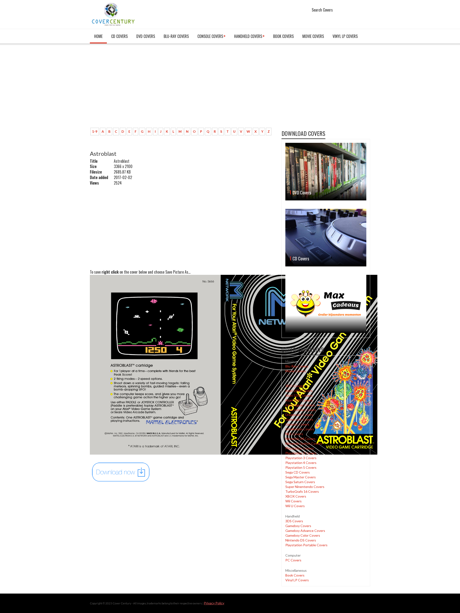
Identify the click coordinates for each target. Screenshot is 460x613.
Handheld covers (248, 36)
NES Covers (294, 434)
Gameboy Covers (298, 526)
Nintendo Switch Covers (303, 443)
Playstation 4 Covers (300, 463)
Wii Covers (293, 501)
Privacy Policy (214, 603)
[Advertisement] (182, 88)
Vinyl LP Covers (345, 36)
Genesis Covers (297, 424)
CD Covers (119, 36)
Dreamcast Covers (299, 415)
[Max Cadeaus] (325, 304)
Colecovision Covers (300, 410)
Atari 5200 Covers (299, 395)
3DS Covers (294, 521)
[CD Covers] (325, 237)
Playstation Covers (299, 448)
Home (98, 36)
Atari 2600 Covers (299, 391)
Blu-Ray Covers (176, 36)
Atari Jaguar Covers (300, 405)
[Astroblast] (121, 471)
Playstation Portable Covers (306, 545)
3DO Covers (294, 386)
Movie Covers (313, 36)
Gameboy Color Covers (302, 535)
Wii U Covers (295, 506)
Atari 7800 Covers (299, 400)
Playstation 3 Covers (300, 458)
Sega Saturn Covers (300, 482)
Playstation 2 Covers (300, 453)
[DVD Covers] (325, 171)
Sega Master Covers (300, 477)
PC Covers (293, 560)
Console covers (210, 36)
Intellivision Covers (299, 429)
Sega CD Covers (297, 472)
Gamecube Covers (299, 419)
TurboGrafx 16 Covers (302, 491)
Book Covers (283, 36)
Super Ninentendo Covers (304, 487)
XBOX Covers (295, 496)
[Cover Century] (114, 14)
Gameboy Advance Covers (305, 531)
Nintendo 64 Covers (300, 439)
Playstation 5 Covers (300, 467)
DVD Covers (145, 36)
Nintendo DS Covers (300, 540)
